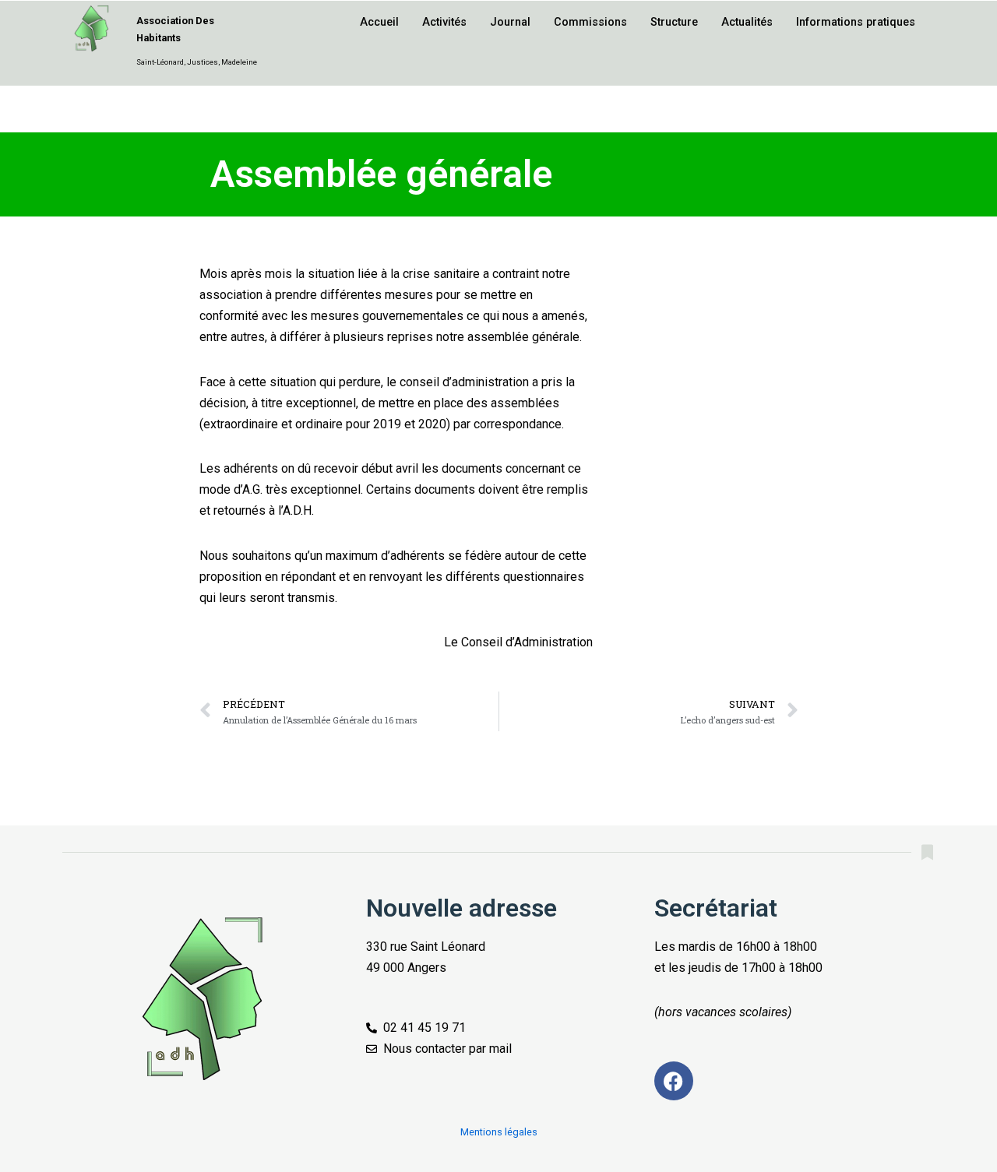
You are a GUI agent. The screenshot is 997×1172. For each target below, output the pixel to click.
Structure (674, 22)
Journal (510, 22)
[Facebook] (673, 1080)
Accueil (379, 22)
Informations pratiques (855, 22)
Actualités (747, 22)
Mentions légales (498, 1132)
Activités (444, 22)
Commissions (590, 22)
